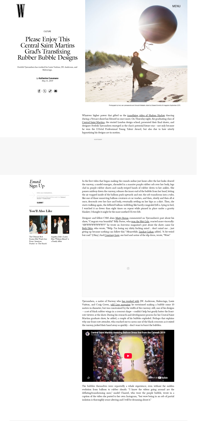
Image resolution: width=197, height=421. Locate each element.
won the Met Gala (140, 221)
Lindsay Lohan (146, 232)
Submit (40, 202)
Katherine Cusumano (48, 78)
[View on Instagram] (128, 268)
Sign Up (36, 183)
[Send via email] (55, 91)
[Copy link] (50, 91)
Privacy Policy (46, 198)
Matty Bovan (122, 218)
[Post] (45, 91)
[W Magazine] (20, 11)
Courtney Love (112, 235)
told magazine (121, 304)
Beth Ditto (87, 228)
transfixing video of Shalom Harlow (146, 115)
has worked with (130, 301)
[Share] (39, 91)
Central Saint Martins (93, 122)
